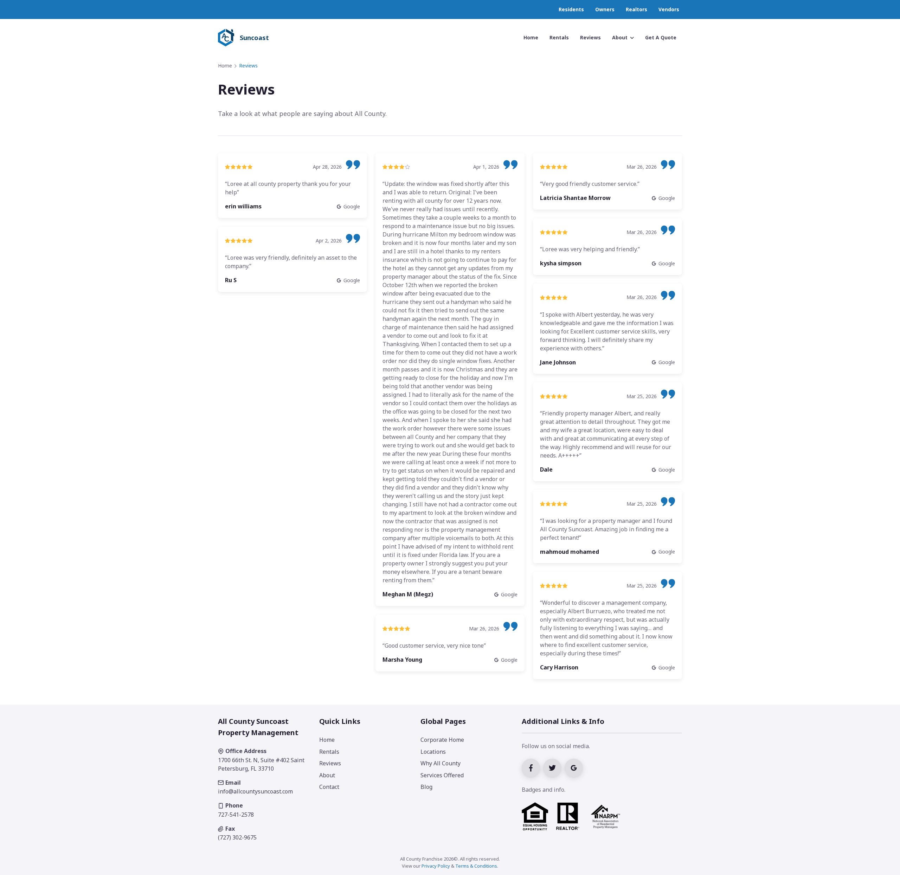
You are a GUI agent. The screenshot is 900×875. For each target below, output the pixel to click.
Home (225, 65)
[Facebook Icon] (532, 767)
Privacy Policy (436, 866)
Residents (571, 9)
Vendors (668, 9)
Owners (605, 9)
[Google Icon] (575, 767)
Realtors (636, 9)
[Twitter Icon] (554, 767)
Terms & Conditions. (476, 866)
